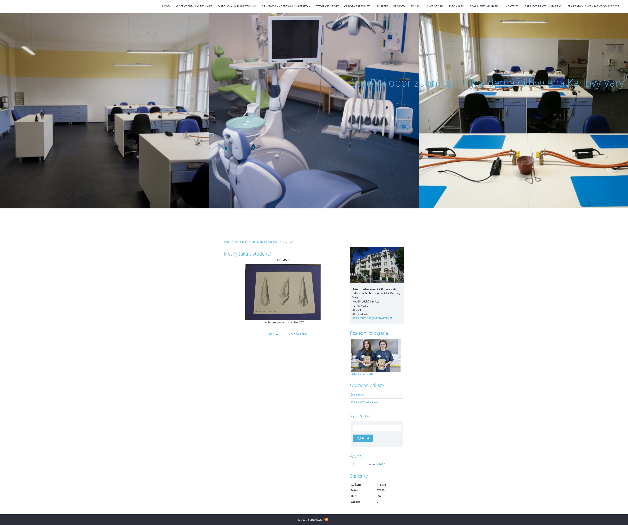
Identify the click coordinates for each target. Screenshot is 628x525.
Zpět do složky (298, 334)
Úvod (166, 6)
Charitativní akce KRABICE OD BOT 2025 (593, 6)
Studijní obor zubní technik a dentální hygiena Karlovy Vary (487, 82)
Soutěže (382, 6)
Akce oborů (435, 6)
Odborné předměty (357, 6)
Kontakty (512, 6)
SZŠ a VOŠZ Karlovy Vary (365, 402)
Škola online (358, 394)
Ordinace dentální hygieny (543, 6)
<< (354, 464)
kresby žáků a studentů (265, 241)
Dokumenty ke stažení (485, 6)
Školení (416, 6)
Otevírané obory (327, 6)
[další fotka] (336, 292)
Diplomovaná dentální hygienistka (286, 6)
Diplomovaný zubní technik (237, 6)
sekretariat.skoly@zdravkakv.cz (372, 318)
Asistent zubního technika (193, 6)
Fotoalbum (456, 6)
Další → (274, 334)
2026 (382, 464)
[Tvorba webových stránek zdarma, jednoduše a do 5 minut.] (326, 519)
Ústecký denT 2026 (363, 374)
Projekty (399, 6)
